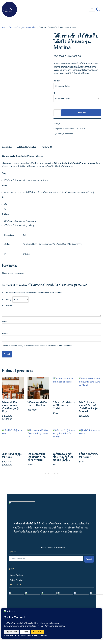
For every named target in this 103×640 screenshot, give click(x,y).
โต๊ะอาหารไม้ (14, 27)
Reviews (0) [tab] (47, 147)
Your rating (7, 299)
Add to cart (81, 112)
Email (5, 333)
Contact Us (15, 585)
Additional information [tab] (26, 147)
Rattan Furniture (16, 580)
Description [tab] (7, 147)
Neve (43, 547)
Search (12, 552)
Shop (11, 569)
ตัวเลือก (57, 80)
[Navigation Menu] (92, 9)
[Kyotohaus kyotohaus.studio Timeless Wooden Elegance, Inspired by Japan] (9, 9)
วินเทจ (60, 134)
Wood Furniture (16, 575)
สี (54, 93)
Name (5, 321)
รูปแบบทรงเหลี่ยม (29, 27)
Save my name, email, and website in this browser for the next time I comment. (38, 345)
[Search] (98, 9)
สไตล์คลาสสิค (68, 134)
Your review (7, 305)
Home (4, 27)
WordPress (60, 547)
